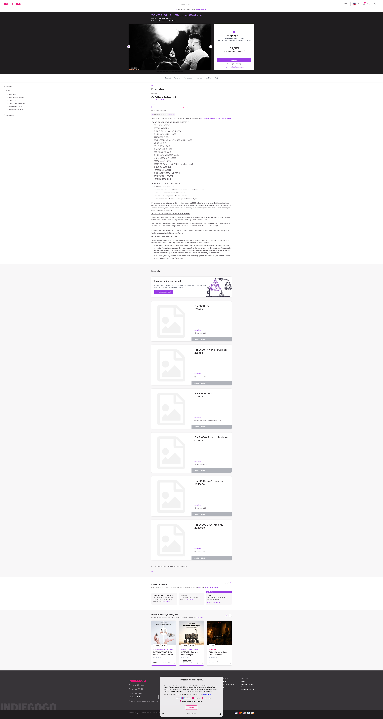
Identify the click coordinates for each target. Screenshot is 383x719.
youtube (189, 107)
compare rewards (163, 292)
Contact (223, 682)
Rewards (7, 90)
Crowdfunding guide (211, 587)
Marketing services (247, 684)
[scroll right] (210, 46)
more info (154, 100)
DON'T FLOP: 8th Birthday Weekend (176, 15)
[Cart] (359, 4)
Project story (8, 86)
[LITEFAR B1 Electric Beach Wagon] (191, 633)
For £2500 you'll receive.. (14, 106)
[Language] (354, 4)
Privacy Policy (133, 713)
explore (200, 617)
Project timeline (9, 115)
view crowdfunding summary (234, 67)
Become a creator (247, 687)
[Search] (179, 4)
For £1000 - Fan (11, 100)
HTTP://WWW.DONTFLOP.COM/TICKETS (215, 119)
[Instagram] (139, 689)
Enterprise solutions (247, 689)
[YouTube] (136, 689)
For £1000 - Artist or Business (15, 103)
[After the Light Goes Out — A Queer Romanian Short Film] (219, 633)
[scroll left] (128, 46)
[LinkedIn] (142, 689)
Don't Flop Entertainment (162, 18)
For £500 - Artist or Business (15, 97)
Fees (243, 682)
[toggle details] (175, 665)
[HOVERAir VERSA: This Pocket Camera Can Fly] (163, 633)
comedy (181, 107)
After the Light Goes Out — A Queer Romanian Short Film (218, 654)
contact (161, 100)
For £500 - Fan (11, 94)
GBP (345, 4)
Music (154, 107)
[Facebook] (130, 689)
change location (201, 9)
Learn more (166, 601)
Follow (234, 60)
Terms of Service (145, 713)
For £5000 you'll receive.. (14, 109)
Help (199, 587)
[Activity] (363, 4)
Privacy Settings (158, 713)
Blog (222, 687)
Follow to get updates (214, 602)
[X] (133, 689)
